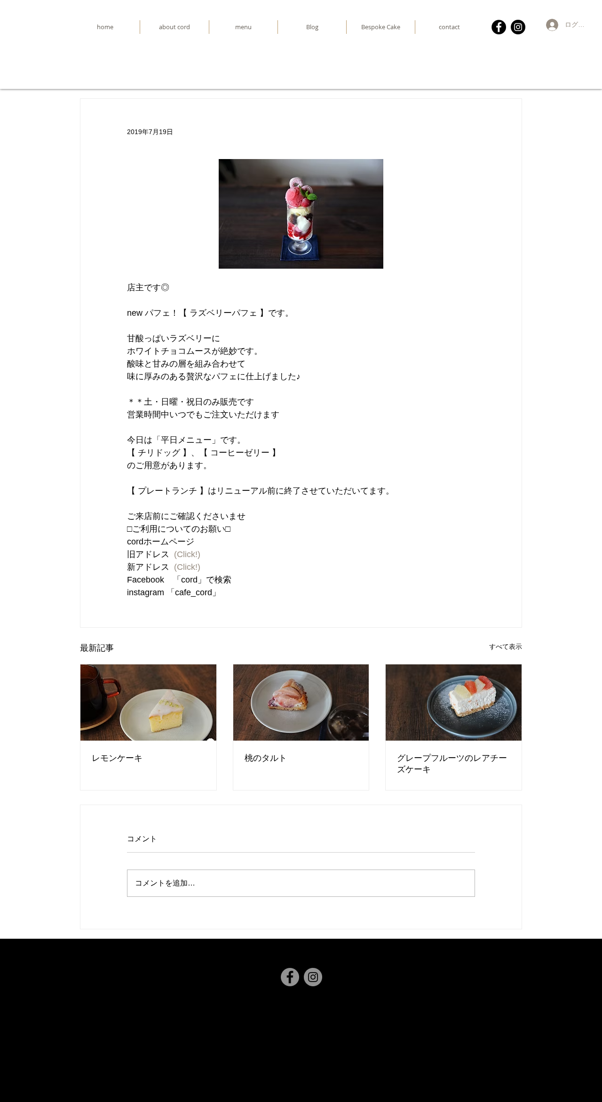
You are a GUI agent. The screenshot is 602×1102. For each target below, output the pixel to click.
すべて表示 (505, 646)
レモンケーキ (117, 758)
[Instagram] (518, 27)
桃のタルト (266, 758)
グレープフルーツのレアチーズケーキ (452, 763)
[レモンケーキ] (148, 702)
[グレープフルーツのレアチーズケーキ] (454, 702)
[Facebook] (498, 27)
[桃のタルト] (301, 702)
